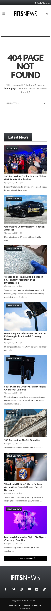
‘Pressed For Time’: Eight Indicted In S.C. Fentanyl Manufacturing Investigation (23, 279)
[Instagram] (23, 589)
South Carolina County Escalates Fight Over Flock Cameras (25, 388)
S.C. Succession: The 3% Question (22, 440)
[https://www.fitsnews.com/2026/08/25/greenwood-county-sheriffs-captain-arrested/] (25, 209)
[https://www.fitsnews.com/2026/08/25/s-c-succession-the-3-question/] (25, 423)
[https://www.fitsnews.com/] (25, 577)
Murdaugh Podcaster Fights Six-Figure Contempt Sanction (25, 538)
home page (10, 88)
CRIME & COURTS (14, 199)
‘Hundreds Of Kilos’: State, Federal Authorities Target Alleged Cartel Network (23, 487)
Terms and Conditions (32, 605)
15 (22, 183)
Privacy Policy (24, 609)
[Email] (38, 589)
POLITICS (10, 412)
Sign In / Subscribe (43, 3)
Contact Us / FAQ (14, 605)
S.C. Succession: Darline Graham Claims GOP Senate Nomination (25, 178)
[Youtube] (31, 589)
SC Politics (12, 148)
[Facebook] (8, 589)
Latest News (18, 137)
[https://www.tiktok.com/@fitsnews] (44, 589)
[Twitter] (15, 589)
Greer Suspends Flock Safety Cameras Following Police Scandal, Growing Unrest (25, 336)
